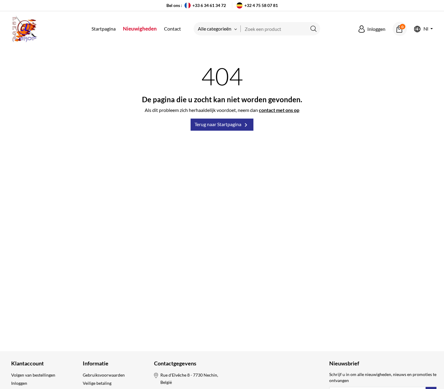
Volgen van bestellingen (33, 375)
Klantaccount (27, 363)
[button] (372, 29)
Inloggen (19, 383)
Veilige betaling (97, 383)
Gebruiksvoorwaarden (104, 375)
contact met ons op (279, 110)
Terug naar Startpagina (222, 125)
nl (426, 29)
